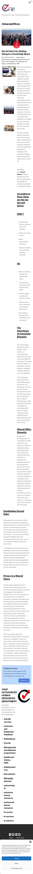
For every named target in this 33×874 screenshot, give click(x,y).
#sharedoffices (6, 59)
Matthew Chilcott (8, 57)
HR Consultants (20, 61)
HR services (20, 838)
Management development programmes (10, 750)
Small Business (11, 63)
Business (13, 59)
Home (11, 838)
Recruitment (9, 774)
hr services (9, 816)
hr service (8, 812)
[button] (30, 842)
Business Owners (22, 59)
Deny (16, 863)
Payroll (7, 743)
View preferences (16, 868)
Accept (16, 858)
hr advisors (9, 820)
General (22, 57)
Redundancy (9, 739)
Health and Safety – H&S (9, 760)
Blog (18, 57)
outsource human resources (8, 795)
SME (18, 63)
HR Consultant (10, 61)
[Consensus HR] (8, 12)
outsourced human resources (9, 805)
